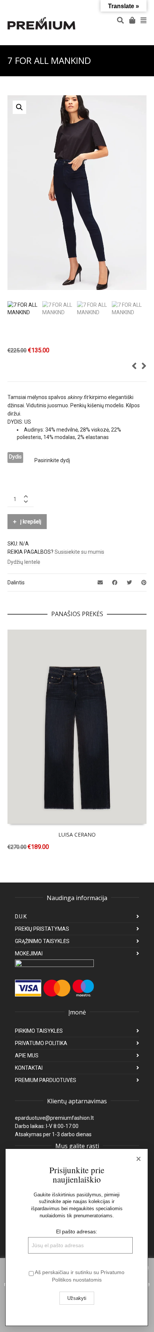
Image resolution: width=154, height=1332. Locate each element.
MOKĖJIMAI (29, 953)
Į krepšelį (30, 522)
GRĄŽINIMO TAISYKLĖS (42, 941)
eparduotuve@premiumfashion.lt (54, 1118)
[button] (19, 107)
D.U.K (21, 917)
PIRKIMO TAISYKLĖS (39, 1031)
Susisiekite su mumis (79, 552)
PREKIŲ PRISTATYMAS (42, 929)
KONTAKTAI (29, 1068)
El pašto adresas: (76, 1231)
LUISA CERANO (77, 834)
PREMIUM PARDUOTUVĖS (45, 1080)
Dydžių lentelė (23, 562)
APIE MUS (26, 1056)
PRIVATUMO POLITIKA (41, 1043)
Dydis (15, 457)
